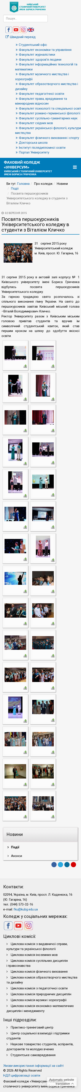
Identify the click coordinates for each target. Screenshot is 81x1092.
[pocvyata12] (43, 514)
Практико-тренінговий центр (32, 1027)
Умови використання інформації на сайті (33, 1066)
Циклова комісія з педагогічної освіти (39, 988)
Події (15, 188)
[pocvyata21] (15, 675)
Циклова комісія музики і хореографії (39, 1000)
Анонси (16, 856)
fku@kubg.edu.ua (26, 909)
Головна (23, 184)
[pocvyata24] (43, 707)
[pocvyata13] (15, 546)
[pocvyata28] (43, 771)
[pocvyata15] (15, 578)
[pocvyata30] (43, 803)
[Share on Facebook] (54, 864)
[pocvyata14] (43, 546)
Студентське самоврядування (33, 1055)
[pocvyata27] (15, 771)
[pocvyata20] (43, 642)
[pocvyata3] (15, 385)
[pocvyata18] (43, 610)
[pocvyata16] (43, 578)
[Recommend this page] (73, 864)
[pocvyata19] (15, 642)
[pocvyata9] (15, 482)
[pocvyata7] (15, 450)
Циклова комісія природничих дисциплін (41, 994)
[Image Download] (25, 366)
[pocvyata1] (15, 353)
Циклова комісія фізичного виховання (39, 972)
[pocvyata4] (43, 385)
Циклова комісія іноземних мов (34, 955)
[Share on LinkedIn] (67, 864)
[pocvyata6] (43, 417)
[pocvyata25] (15, 739)
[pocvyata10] (43, 481)
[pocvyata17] (15, 610)
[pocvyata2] (43, 353)
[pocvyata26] (43, 739)
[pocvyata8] (43, 449)
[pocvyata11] (15, 514)
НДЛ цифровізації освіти (21, 1075)
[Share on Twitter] (60, 864)
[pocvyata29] (15, 803)
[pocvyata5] (15, 417)
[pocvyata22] (43, 675)
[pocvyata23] (15, 707)
